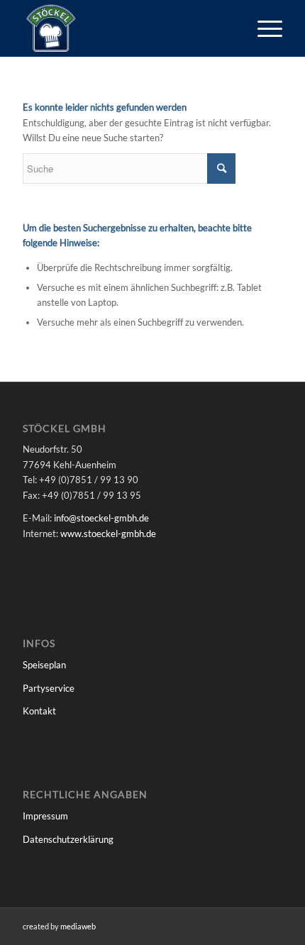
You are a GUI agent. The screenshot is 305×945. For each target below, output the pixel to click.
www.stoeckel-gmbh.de (108, 533)
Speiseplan (44, 664)
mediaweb (78, 926)
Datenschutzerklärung (68, 839)
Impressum (45, 816)
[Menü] (262, 28)
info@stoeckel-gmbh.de (101, 518)
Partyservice (48, 688)
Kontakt (39, 711)
